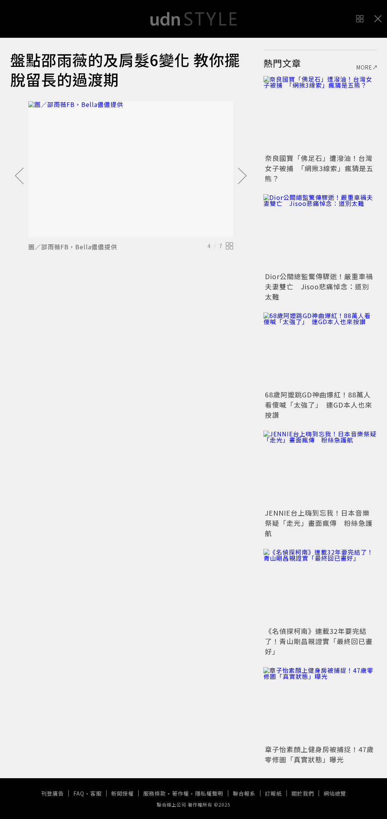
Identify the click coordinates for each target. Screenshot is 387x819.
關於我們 (302, 793)
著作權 (180, 793)
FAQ (78, 793)
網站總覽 (335, 793)
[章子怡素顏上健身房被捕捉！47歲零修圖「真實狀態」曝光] (320, 705)
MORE (364, 67)
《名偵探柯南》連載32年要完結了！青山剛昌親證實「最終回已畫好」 (319, 641)
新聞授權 (122, 793)
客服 (96, 793)
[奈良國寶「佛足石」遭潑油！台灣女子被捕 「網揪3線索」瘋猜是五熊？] (320, 113)
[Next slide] (242, 176)
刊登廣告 (52, 793)
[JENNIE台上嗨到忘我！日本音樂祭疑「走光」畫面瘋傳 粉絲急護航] (320, 468)
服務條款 (154, 793)
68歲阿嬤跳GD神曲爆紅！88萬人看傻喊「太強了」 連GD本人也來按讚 (318, 404)
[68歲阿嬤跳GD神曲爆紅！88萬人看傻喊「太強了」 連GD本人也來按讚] (320, 350)
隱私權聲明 (209, 793)
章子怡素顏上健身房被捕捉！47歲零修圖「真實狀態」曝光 (319, 754)
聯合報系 (244, 793)
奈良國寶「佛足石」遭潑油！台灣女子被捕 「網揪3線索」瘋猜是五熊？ (319, 168)
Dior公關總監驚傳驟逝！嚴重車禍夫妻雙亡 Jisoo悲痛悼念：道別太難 (319, 286)
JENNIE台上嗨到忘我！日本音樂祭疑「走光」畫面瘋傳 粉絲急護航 (319, 523)
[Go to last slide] (19, 176)
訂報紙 (273, 793)
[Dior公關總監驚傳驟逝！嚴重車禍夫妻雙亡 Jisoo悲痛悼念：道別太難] (320, 232)
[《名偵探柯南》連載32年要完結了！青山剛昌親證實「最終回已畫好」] (320, 586)
